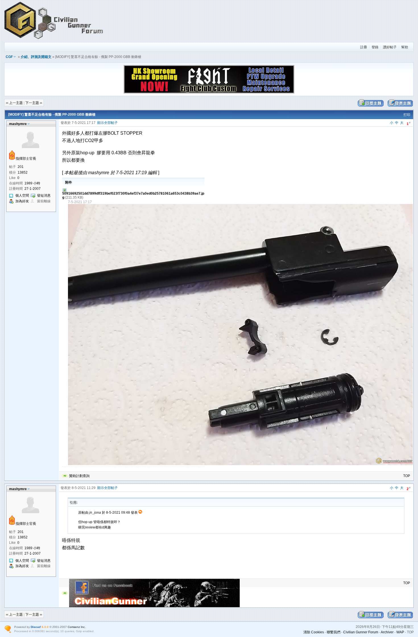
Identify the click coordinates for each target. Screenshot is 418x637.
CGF (9, 57)
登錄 (375, 47)
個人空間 (22, 195)
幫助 (404, 47)
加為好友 (22, 201)
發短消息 (44, 195)
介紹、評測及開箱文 (36, 57)
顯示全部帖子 (107, 123)
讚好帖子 (390, 47)
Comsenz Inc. (77, 626)
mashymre (18, 124)
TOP (406, 476)
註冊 (363, 47)
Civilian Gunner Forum (360, 632)
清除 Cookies (313, 632)
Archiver (387, 632)
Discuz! (36, 626)
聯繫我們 (333, 632)
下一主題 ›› (33, 103)
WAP (400, 632)
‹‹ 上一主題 (14, 103)
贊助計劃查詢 (79, 476)
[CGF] (54, 39)
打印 (406, 115)
